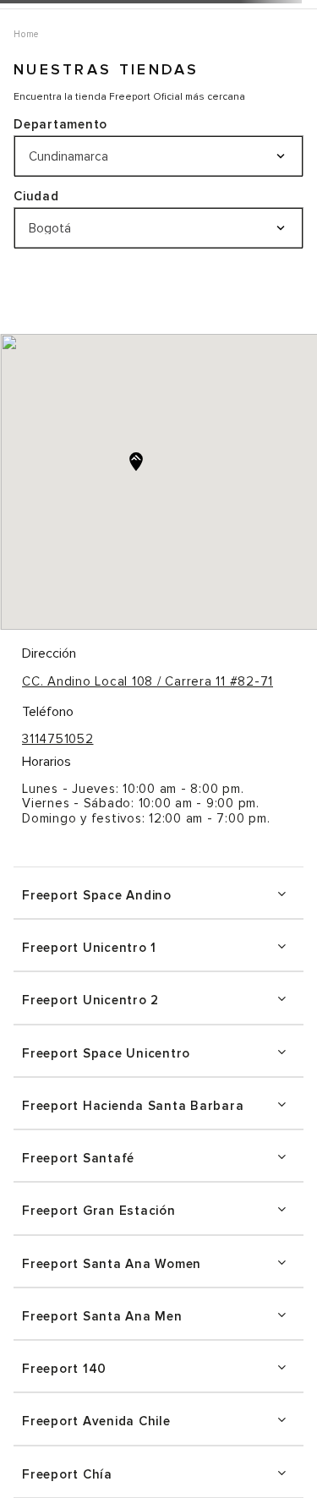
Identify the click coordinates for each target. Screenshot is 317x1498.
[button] (158, 893)
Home (26, 34)
